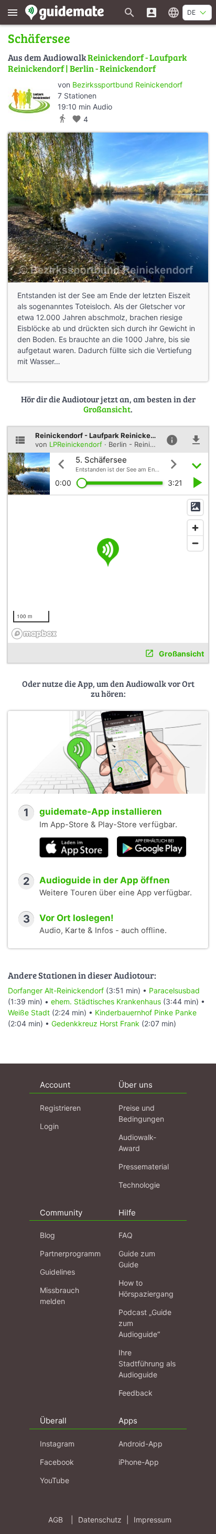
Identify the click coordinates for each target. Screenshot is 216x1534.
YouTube (54, 1480)
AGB (55, 1519)
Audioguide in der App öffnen (104, 880)
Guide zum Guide (136, 1259)
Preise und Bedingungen (141, 1113)
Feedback (135, 1392)
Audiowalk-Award (137, 1143)
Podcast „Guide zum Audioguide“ (144, 1323)
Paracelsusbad (174, 990)
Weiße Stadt (29, 1012)
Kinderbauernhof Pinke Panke (146, 1012)
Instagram (57, 1443)
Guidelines (57, 1271)
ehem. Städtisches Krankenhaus (106, 1001)
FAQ (125, 1235)
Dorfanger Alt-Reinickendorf (56, 990)
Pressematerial (143, 1166)
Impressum (152, 1519)
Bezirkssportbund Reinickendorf (127, 84)
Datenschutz (100, 1519)
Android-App (140, 1443)
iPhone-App (138, 1462)
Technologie (139, 1184)
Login (49, 1126)
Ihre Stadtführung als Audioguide (147, 1363)
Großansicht (107, 408)
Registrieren (60, 1107)
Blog (47, 1235)
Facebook (57, 1462)
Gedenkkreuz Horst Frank (95, 1023)
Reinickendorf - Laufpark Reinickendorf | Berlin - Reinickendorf (97, 62)
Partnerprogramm (70, 1253)
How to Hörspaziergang (146, 1288)
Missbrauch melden (59, 1296)
